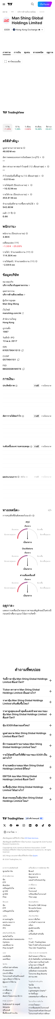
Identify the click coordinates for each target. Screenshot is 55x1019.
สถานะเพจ (33, 976)
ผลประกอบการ (9, 922)
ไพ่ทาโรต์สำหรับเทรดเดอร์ (39, 945)
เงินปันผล (6, 925)
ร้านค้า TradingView (37, 942)
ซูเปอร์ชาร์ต (8, 871)
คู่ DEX (5, 894)
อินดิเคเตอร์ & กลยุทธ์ (11, 1004)
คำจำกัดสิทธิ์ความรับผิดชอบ (40, 959)
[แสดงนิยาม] (24, 148)
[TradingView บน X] (4, 825)
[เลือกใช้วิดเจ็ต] (49, 510)
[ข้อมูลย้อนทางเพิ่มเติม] (12, 12)
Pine (4, 897)
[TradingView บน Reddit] (49, 825)
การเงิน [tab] (17, 52)
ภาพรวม (32, 888)
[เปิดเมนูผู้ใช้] (4, 4)
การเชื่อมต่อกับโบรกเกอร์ (39, 1008)
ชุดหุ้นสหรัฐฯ (34, 911)
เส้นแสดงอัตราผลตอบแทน (13, 939)
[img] (39, 29)
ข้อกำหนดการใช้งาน (37, 956)
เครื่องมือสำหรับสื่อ (36, 934)
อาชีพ (31, 931)
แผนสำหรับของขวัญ (37, 880)
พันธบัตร (6, 885)
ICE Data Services (31, 838)
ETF (4, 882)
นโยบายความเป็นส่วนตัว (39, 962)
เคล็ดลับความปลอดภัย (38, 971)
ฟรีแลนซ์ (6, 1010)
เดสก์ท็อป (6, 959)
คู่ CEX (5, 891)
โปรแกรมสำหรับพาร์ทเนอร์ (40, 1010)
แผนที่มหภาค (8, 945)
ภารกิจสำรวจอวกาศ (37, 922)
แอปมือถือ (7, 956)
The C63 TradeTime (37, 948)
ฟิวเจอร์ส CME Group (37, 905)
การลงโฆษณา (34, 1005)
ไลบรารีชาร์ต (34, 988)
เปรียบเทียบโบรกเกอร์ (37, 894)
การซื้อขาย (7, 990)
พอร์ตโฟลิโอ (8, 936)
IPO (4, 928)
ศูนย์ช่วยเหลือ (34, 928)
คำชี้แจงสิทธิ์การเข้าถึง (38, 968)
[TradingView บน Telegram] (36, 825)
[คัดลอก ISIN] (22, 350)
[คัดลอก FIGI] (23, 369)
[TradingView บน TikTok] (43, 825)
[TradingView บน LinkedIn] (30, 825)
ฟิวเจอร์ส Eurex (35, 908)
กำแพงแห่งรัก (8, 970)
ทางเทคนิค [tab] (38, 52)
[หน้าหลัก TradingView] (10, 4)
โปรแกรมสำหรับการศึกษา (39, 1013)
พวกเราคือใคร (34, 919)
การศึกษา (6, 993)
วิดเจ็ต (31, 985)
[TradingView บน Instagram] (24, 825)
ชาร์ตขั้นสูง (33, 993)
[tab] (36, 385)
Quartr (35, 856)
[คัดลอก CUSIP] (18, 360)
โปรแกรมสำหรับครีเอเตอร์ (13, 976)
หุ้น (4, 879)
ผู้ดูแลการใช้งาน (9, 982)
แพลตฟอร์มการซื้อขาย (38, 996)
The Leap (33, 897)
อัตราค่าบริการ (35, 874)
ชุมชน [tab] (27, 52)
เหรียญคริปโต (8, 888)
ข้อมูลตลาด (33, 877)
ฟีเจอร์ (31, 871)
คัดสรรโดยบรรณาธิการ (12, 996)
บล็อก (31, 925)
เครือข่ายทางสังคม (10, 967)
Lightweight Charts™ (37, 991)
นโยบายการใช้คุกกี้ (36, 965)
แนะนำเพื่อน (8, 973)
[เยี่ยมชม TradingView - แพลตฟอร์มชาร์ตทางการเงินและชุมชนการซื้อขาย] (13, 112)
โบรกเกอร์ (33, 891)
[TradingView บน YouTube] (17, 825)
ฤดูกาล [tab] (50, 52)
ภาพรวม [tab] (7, 52)
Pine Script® (8, 948)
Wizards (6, 1007)
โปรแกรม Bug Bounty (38, 974)
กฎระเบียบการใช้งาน (11, 979)
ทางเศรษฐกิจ (8, 919)
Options (6, 942)
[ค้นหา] (32, 4)
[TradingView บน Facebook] (11, 825)
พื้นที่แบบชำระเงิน (10, 1013)
